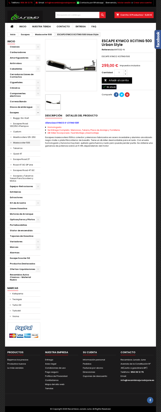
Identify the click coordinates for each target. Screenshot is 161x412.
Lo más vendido (15, 367)
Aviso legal (50, 363)
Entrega (81, 26)
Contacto (63, 26)
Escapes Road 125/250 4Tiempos (19, 125)
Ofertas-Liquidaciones (22, 269)
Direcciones (89, 372)
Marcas (14, 247)
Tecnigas (17, 299)
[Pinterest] (127, 94)
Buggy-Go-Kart (21, 118)
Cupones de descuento (95, 376)
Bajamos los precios (17, 359)
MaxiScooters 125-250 (24, 137)
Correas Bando (18, 101)
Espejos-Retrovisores (21, 186)
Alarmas (14, 252)
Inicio (22, 26)
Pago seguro (51, 372)
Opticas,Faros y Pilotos (22, 219)
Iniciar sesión (124, 2)
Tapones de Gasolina (21, 236)
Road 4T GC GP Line (23, 164)
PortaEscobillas (18, 225)
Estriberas (15, 191)
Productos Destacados (22, 263)
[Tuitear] (121, 94)
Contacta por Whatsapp (91, 2)
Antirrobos (16, 63)
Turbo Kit (16, 304)
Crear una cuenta (142, 2)
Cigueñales (16, 82)
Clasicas (14, 46)
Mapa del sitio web (54, 384)
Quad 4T (17, 153)
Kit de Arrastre (18, 202)
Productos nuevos (16, 363)
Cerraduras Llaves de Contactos (21, 75)
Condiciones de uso (55, 367)
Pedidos (87, 363)
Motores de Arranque (21, 213)
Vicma (15, 316)
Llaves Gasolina (18, 208)
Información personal (94, 359)
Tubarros (17, 148)
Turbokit (16, 310)
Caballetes (16, 68)
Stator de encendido (21, 230)
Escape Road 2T (21, 159)
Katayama (17, 293)
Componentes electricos (17, 94)
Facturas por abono (93, 367)
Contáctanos (51, 380)
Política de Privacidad (56, 376)
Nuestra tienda (41, 26)
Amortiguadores (19, 57)
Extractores (16, 197)
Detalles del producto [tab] (82, 115)
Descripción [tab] (53, 115)
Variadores (16, 241)
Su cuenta (90, 352)
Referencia (108, 49)
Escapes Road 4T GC (24, 170)
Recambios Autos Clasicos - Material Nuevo (20, 277)
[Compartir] (116, 94)
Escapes (14, 112)
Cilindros (15, 87)
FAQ (94, 26)
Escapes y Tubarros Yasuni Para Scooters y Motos (21, 178)
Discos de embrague (21, 107)
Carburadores (18, 52)
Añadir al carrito (116, 80)
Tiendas (49, 388)
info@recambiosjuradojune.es (60, 2)
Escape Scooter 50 (20, 258)
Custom (17, 131)
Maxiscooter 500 (21, 142)
